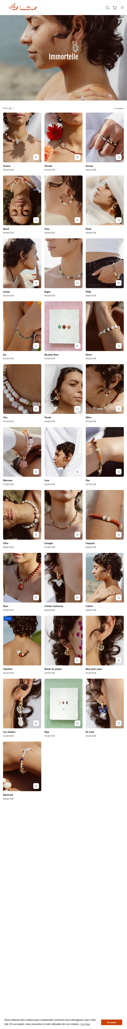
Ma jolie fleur (51, 354)
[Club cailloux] (22, 7)
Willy (88, 292)
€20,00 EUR (91, 170)
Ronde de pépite (53, 669)
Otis (5, 417)
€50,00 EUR (91, 358)
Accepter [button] (111, 1022)
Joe (4, 354)
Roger (47, 292)
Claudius (8, 669)
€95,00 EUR (8, 170)
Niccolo (48, 166)
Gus (88, 480)
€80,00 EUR (8, 547)
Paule (88, 229)
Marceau (7, 480)
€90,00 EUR (8, 233)
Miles (88, 417)
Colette (89, 606)
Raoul (6, 229)
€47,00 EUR (91, 484)
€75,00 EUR (8, 421)
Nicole (47, 417)
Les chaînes (9, 732)
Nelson (6, 166)
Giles (5, 543)
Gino (46, 229)
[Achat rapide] (77, 157)
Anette (6, 292)
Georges (48, 543)
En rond (90, 732)
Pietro (89, 354)
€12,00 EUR (8, 736)
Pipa (46, 732)
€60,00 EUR (91, 233)
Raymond (8, 795)
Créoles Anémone (53, 606)
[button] (107, 7)
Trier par (7, 108)
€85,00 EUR (49, 295)
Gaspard (90, 543)
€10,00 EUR (49, 358)
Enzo (5, 606)
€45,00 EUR (8, 295)
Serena (89, 166)
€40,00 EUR (49, 233)
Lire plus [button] (85, 1024)
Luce (46, 480)
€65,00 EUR (8, 358)
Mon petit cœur (94, 669)
